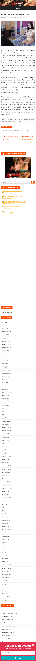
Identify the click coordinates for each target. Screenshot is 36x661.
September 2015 (6, 498)
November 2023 (6, 370)
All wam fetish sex (7, 610)
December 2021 (6, 427)
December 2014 (6, 526)
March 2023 (5, 383)
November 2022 (6, 395)
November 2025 (6, 331)
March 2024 (5, 360)
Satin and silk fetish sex (8, 639)
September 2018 (6, 485)
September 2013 (6, 574)
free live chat (11, 121)
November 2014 (6, 530)
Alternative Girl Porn (7, 312)
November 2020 (6, 459)
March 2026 (5, 328)
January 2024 (5, 367)
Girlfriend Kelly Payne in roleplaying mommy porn (26, 139)
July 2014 (4, 542)
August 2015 (5, 501)
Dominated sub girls (7, 619)
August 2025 (5, 335)
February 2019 (6, 482)
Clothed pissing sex (7, 616)
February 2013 (6, 597)
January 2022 (5, 424)
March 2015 (5, 517)
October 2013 (5, 571)
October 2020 (5, 462)
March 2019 (5, 478)
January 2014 (5, 561)
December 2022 (6, 392)
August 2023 (5, 376)
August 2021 (5, 440)
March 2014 (5, 555)
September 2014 (6, 536)
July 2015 (4, 504)
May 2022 (4, 414)
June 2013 (4, 584)
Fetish (3, 623)
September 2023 (6, 373)
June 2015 (4, 507)
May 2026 (4, 325)
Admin (4, 17)
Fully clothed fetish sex (8, 626)
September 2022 (6, 402)
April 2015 (4, 514)
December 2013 (6, 565)
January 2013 (5, 600)
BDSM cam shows (17, 119)
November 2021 (6, 431)
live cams (18, 121)
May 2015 (4, 510)
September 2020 (6, 466)
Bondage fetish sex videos (9, 613)
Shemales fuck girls (7, 642)
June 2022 (4, 411)
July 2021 (4, 443)
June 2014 (4, 546)
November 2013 (6, 568)
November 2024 (6, 347)
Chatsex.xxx (26, 119)
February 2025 (6, 341)
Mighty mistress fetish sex (9, 635)
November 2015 (6, 491)
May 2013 (4, 587)
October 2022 (5, 399)
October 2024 (5, 351)
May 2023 (4, 379)
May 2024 (4, 357)
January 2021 (5, 453)
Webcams (6, 119)
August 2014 (5, 539)
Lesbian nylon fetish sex (8, 632)
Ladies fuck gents (7, 629)
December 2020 (6, 456)
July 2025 (4, 338)
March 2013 (5, 593)
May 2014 (4, 549)
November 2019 (6, 469)
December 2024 (6, 344)
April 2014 (4, 552)
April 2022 (4, 418)
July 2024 (4, 354)
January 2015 (5, 523)
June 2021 (4, 446)
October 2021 (5, 434)
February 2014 (6, 558)
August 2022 (5, 405)
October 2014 (5, 533)
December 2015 (6, 488)
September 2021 (6, 437)
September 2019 (6, 472)
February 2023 (6, 386)
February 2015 (6, 520)
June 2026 (4, 322)
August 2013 (5, 577)
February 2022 (6, 421)
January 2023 (5, 389)
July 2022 (4, 408)
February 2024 (6, 363)
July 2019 (4, 475)
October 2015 (5, 494)
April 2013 (4, 590)
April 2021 (4, 450)
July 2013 (4, 581)
